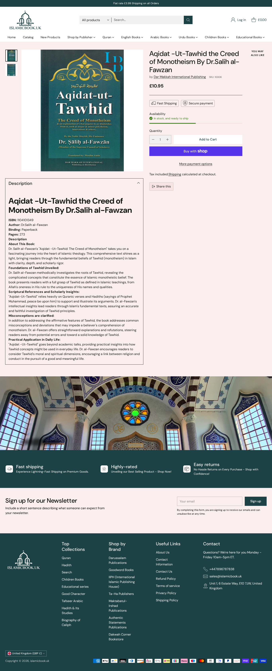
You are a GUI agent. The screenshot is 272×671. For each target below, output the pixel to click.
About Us (162, 552)
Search (67, 572)
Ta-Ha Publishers (121, 594)
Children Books (73, 579)
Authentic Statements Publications (118, 622)
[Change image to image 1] (11, 56)
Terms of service (168, 586)
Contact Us (164, 571)
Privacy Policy (166, 593)
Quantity (155, 131)
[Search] (188, 20)
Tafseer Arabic (72, 601)
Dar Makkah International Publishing (180, 77)
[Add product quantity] (167, 139)
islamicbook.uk (39, 661)
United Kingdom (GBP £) (27, 653)
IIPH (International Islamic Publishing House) (122, 582)
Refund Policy (166, 579)
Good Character (73, 594)
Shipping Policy (167, 600)
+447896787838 (221, 569)
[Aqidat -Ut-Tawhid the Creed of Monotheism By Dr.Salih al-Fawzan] (82, 111)
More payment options (195, 164)
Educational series (75, 587)
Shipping (174, 174)
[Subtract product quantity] (153, 139)
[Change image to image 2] (11, 70)
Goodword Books (121, 570)
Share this (163, 186)
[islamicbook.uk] (25, 20)
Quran (66, 558)
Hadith (66, 565)
